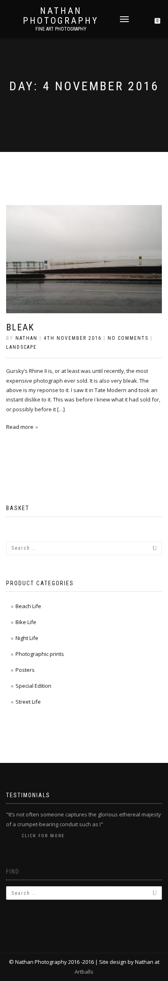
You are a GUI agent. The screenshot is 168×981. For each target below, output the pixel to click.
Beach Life (28, 606)
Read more (19, 426)
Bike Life (25, 622)
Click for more (43, 835)
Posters (25, 669)
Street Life (28, 701)
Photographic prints (39, 654)
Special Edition (33, 685)
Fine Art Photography (60, 29)
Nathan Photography (61, 16)
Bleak (20, 327)
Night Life (26, 638)
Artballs (84, 971)
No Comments (128, 338)
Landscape (21, 347)
